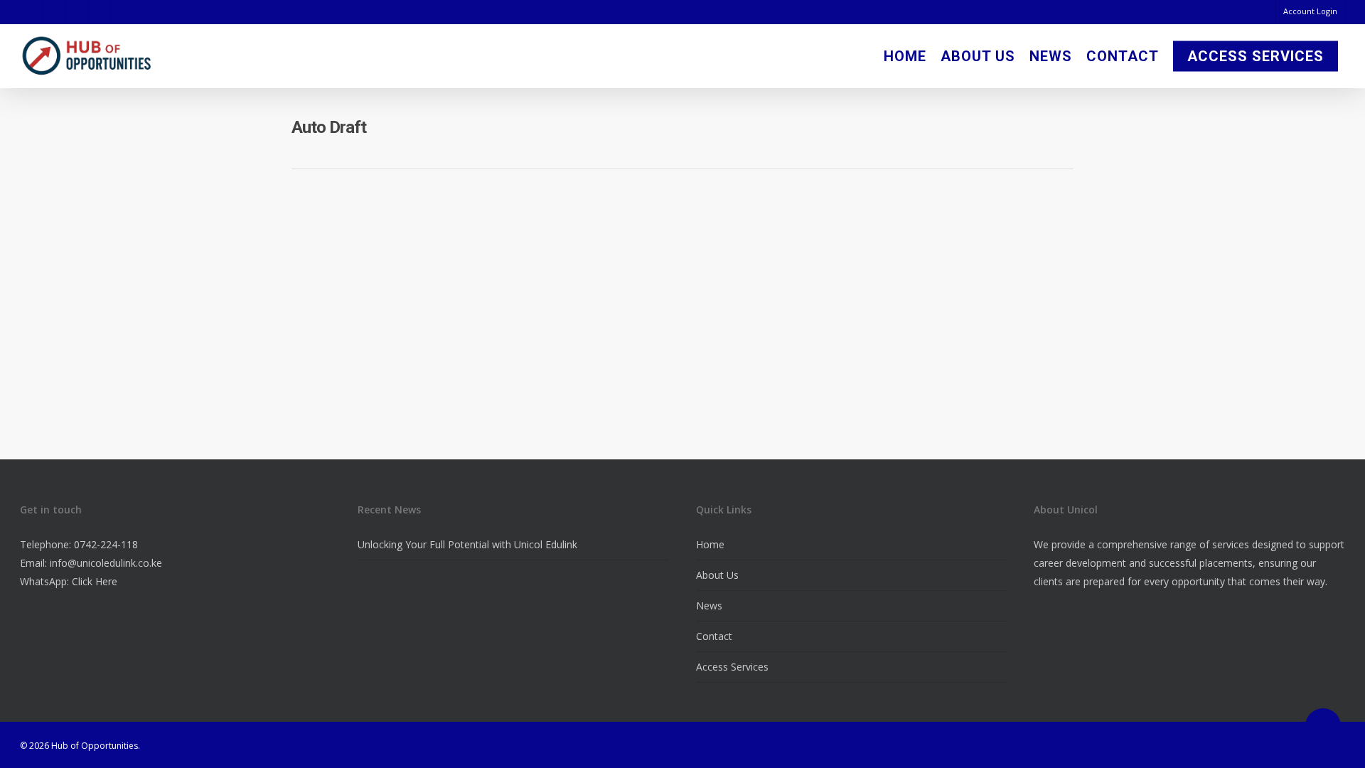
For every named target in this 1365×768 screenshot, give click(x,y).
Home (905, 56)
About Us (978, 56)
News (1050, 56)
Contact (1122, 56)
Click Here (94, 581)
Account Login (1310, 11)
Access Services (1255, 56)
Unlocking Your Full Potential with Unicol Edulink (467, 544)
